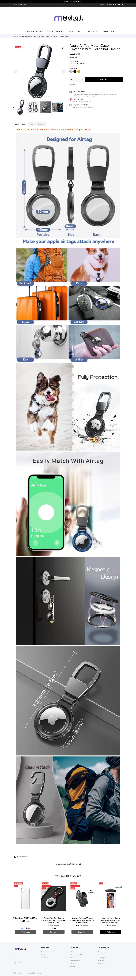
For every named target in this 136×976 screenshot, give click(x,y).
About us (72, 958)
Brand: (71, 61)
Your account (103, 948)
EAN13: (71, 63)
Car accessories (75, 31)
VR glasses (93, 31)
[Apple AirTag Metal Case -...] (64, 887)
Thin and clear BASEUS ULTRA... (25, 918)
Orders (100, 955)
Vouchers (101, 963)
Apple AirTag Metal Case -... (54, 918)
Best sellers (44, 958)
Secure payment (74, 960)
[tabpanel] (40, 71)
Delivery (72, 952)
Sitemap (72, 966)
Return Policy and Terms (77, 955)
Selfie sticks (109, 31)
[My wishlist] (119, 4)
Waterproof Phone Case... (111, 918)
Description (20, 124)
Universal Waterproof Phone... (82, 918)
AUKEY (76, 61)
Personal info (102, 952)
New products (45, 955)
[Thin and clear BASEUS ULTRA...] (35, 887)
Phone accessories (34, 31)
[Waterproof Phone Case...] (120, 887)
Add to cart (104, 79)
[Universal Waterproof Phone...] (92, 887)
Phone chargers (55, 31)
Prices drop (44, 952)
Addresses (101, 960)
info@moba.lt (77, 96)
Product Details (36, 124)
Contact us (72, 963)
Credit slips (101, 958)
